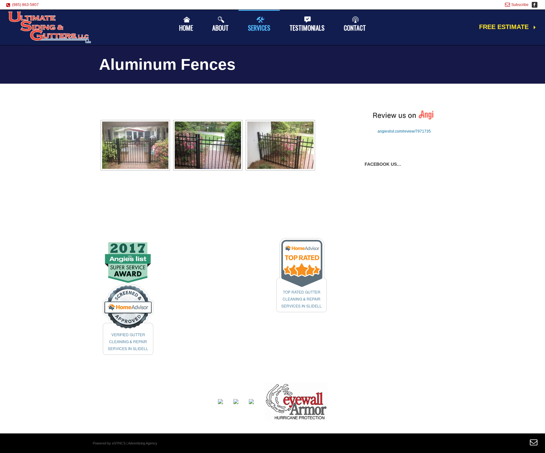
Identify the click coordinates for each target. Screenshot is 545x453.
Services (259, 28)
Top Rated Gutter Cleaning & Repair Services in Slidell (301, 298)
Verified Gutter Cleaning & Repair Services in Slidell (128, 341)
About (220, 28)
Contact (355, 28)
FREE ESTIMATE (504, 26)
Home (186, 28)
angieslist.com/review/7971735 (404, 131)
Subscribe (520, 5)
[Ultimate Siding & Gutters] (50, 27)
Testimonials (307, 28)
